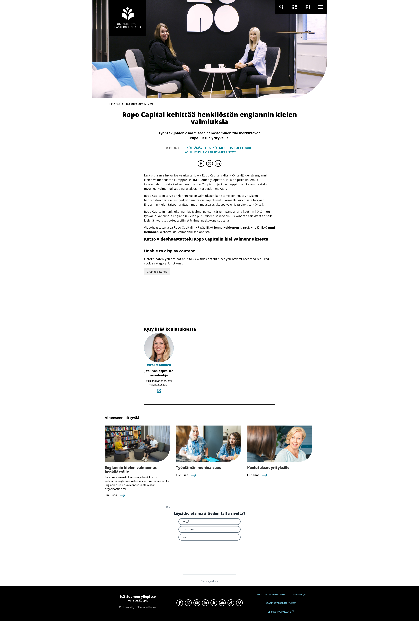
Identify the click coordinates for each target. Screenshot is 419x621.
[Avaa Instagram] (188, 602)
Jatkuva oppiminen (139, 104)
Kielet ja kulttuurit (236, 148)
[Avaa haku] (281, 7)
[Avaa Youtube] (196, 602)
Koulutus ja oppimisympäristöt (210, 152)
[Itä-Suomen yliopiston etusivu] (127, 18)
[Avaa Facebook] (179, 602)
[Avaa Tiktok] (230, 602)
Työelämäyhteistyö (201, 148)
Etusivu (114, 104)
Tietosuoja (299, 594)
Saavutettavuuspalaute (271, 594)
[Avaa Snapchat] (213, 602)
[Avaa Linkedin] (205, 602)
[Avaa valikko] (320, 7)
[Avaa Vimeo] (239, 602)
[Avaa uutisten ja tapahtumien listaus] (294, 7)
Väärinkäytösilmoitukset (281, 603)
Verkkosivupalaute (279, 613)
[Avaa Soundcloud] (222, 602)
